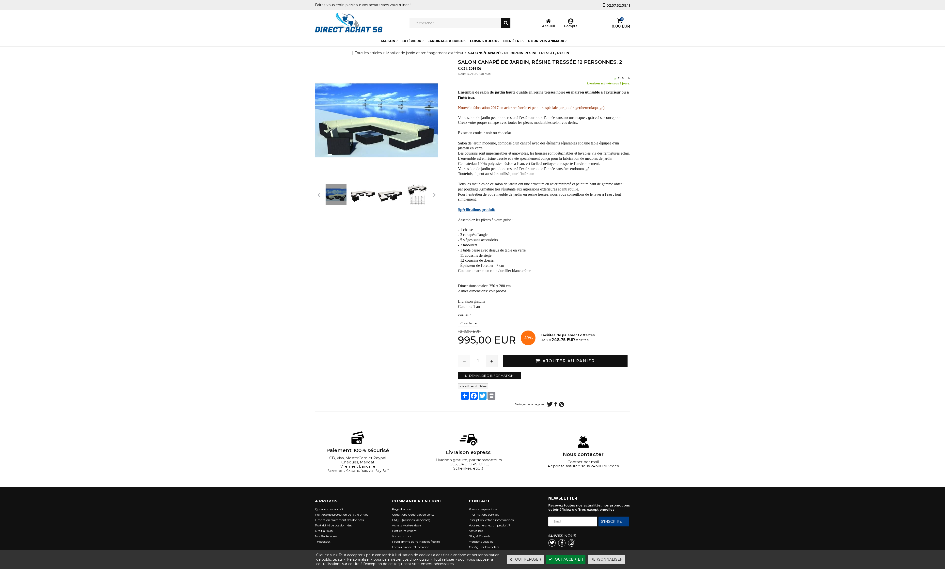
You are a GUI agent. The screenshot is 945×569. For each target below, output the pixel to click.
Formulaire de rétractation (410, 547)
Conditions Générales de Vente (413, 514)
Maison (388, 41)
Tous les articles (368, 53)
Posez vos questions (483, 509)
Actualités (476, 531)
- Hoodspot (323, 541)
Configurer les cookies (484, 547)
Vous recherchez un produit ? (489, 525)
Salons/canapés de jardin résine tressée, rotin (518, 53)
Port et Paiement (404, 531)
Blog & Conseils (479, 536)
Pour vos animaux (546, 41)
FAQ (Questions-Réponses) (411, 520)
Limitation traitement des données (339, 520)
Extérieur (411, 41)
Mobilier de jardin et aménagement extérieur (424, 53)
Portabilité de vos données (333, 525)
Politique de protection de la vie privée (341, 514)
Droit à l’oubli (324, 531)
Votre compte (401, 536)
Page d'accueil (402, 509)
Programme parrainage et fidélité (416, 541)
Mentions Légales (481, 541)
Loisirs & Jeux (483, 41)
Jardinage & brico (446, 41)
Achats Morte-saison (406, 525)
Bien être (512, 41)
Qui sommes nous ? (329, 509)
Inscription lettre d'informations (491, 520)
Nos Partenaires (326, 536)
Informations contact (484, 514)
